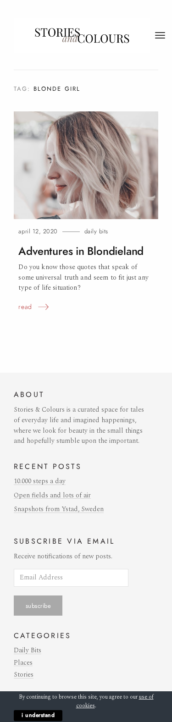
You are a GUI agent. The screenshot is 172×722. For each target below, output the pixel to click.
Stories (23, 675)
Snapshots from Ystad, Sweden (59, 509)
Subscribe (38, 605)
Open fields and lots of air (52, 496)
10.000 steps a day (40, 481)
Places (23, 663)
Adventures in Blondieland (81, 251)
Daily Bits (96, 231)
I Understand (38, 715)
